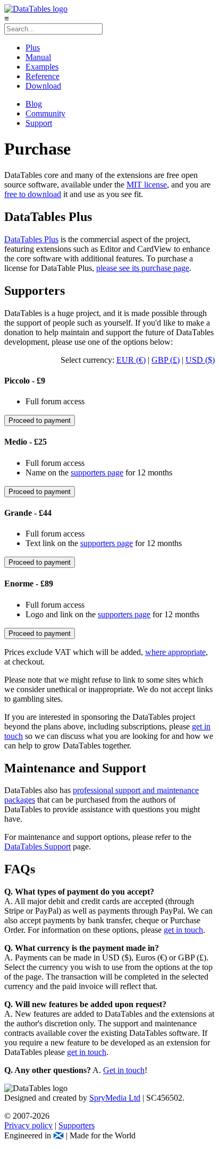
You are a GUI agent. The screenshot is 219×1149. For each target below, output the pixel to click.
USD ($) (200, 359)
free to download (32, 194)
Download (43, 85)
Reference (43, 76)
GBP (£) (165, 359)
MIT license (147, 184)
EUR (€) (131, 359)
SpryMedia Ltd (114, 1097)
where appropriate (175, 652)
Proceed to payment (40, 420)
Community (45, 113)
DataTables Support (37, 846)
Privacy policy (28, 1125)
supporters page (97, 472)
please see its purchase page (142, 268)
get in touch (183, 929)
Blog (34, 103)
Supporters (76, 1125)
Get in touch (124, 1070)
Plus (33, 47)
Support (39, 122)
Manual (38, 57)
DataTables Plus (31, 239)
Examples (42, 66)
